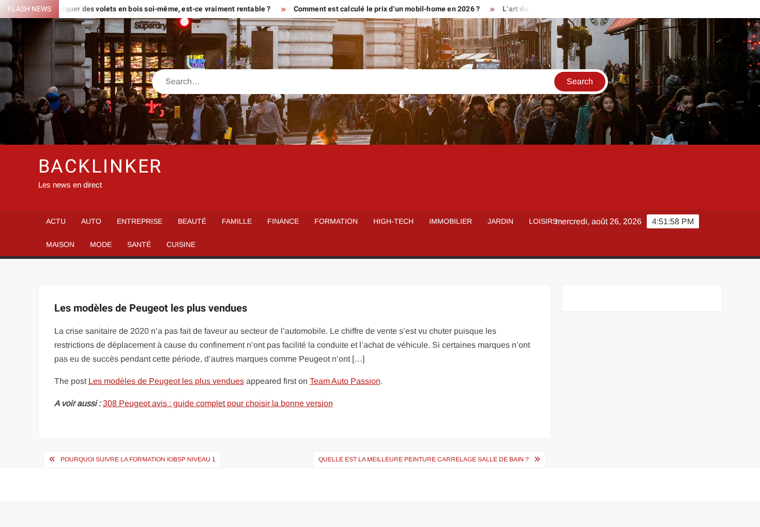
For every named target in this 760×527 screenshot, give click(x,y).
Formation (336, 221)
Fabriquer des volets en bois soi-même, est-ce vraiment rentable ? (139, 9)
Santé (139, 244)
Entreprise (139, 221)
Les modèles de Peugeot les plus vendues (166, 381)
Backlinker (100, 166)
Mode (101, 244)
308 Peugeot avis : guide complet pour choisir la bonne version (218, 403)
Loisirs (543, 221)
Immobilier (450, 221)
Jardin (500, 221)
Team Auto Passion (345, 381)
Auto (91, 221)
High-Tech (393, 221)
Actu (56, 221)
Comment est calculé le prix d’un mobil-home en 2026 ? (366, 9)
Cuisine (180, 244)
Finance (283, 221)
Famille (237, 221)
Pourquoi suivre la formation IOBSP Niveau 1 (138, 459)
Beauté (192, 221)
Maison (60, 244)
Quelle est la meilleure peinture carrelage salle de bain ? (423, 459)
